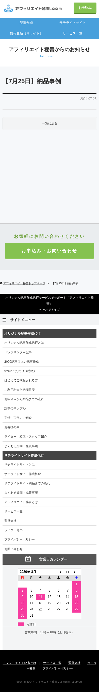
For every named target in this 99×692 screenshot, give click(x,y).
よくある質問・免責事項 (21, 446)
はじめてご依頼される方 (21, 380)
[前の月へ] (58, 572)
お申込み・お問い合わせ (49, 250)
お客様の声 (12, 427)
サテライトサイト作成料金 (22, 474)
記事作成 (26, 23)
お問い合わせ (13, 549)
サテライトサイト (72, 23)
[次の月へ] (76, 572)
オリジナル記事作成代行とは (24, 342)
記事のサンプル (15, 408)
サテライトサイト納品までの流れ (27, 483)
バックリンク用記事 (18, 352)
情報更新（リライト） (26, 33)
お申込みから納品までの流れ (24, 399)
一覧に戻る (49, 123)
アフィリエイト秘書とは (21, 502)
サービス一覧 (72, 33)
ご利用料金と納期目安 (19, 390)
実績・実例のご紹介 (18, 418)
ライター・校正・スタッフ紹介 (25, 436)
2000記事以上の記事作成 (21, 361)
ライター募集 (13, 530)
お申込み (85, 8)
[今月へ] (67, 572)
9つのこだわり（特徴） (20, 371)
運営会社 (10, 521)
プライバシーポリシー (19, 539)
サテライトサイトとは (19, 464)
